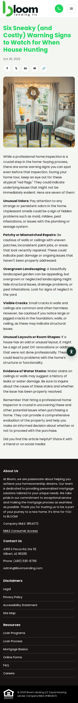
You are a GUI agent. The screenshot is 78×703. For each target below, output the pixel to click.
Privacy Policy (12, 597)
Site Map (9, 613)
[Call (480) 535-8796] (59, 8)
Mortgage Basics (15, 649)
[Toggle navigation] (71, 8)
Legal (7, 589)
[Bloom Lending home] (24, 8)
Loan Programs (14, 633)
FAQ (6, 665)
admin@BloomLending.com (23, 568)
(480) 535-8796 (25, 561)
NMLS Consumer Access (20, 531)
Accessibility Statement (20, 605)
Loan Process (12, 641)
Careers (9, 673)
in (25, 68)
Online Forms (12, 657)
